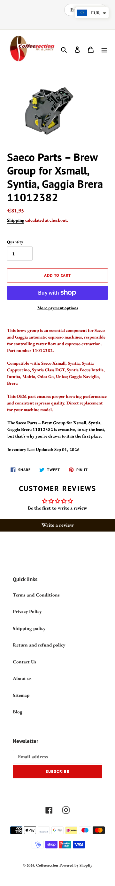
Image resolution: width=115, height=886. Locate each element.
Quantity (15, 242)
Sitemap (21, 695)
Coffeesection (47, 865)
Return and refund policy (39, 645)
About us (22, 678)
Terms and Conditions (36, 595)
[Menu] (104, 49)
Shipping (15, 220)
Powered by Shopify (75, 865)
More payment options (57, 308)
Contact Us (24, 662)
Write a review (58, 525)
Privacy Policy (27, 611)
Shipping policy (29, 628)
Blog (17, 712)
